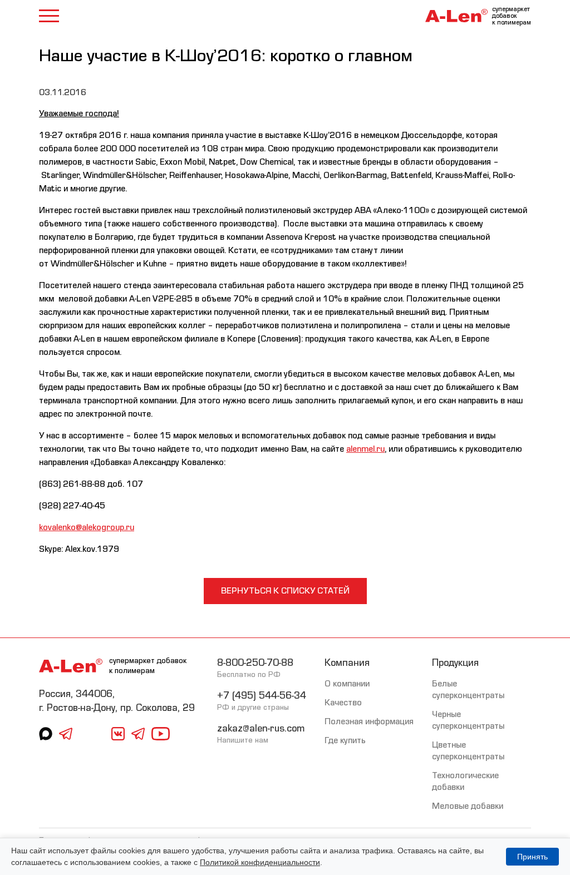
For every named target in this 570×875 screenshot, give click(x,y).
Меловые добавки (467, 806)
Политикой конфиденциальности (260, 862)
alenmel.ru (365, 449)
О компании (347, 684)
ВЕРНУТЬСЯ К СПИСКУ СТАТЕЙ (285, 591)
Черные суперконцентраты (468, 720)
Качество (343, 703)
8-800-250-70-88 (255, 663)
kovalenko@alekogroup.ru (86, 527)
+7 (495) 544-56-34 (261, 695)
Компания (347, 663)
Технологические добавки (465, 781)
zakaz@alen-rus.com (260, 728)
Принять (532, 856)
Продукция (455, 663)
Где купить (345, 740)
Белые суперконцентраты (468, 689)
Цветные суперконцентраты (468, 751)
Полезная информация (369, 721)
